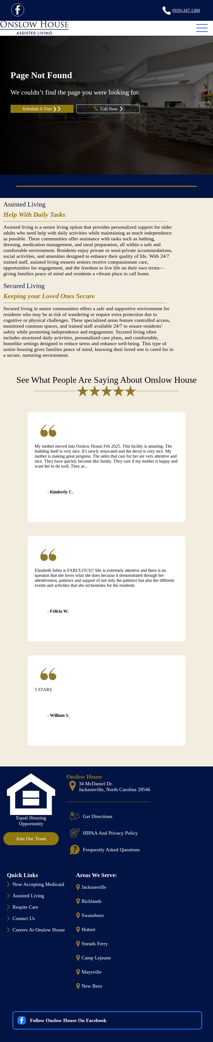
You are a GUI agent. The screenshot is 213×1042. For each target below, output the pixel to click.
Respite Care (25, 907)
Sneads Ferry (95, 943)
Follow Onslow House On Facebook (68, 1020)
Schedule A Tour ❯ (39, 108)
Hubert (88, 929)
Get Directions (97, 816)
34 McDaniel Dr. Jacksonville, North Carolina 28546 (114, 786)
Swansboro (93, 915)
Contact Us (23, 918)
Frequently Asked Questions (111, 849)
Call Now (109, 108)
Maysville (92, 972)
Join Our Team (31, 838)
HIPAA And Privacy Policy (110, 833)
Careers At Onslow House (38, 930)
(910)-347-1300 (186, 10)
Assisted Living (24, 204)
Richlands (92, 901)
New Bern (92, 986)
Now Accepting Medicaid (38, 884)
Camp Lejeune (96, 958)
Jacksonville (94, 887)
